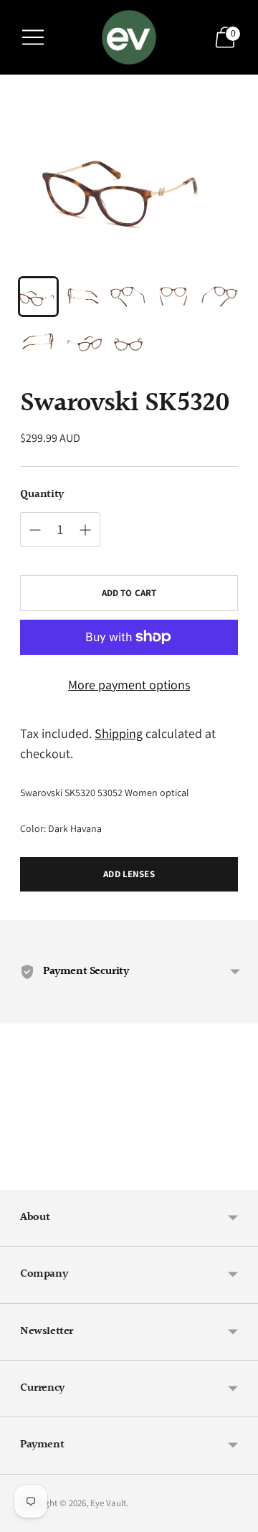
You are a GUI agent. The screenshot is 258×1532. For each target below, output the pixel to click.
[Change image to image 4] (174, 296)
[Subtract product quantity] (85, 530)
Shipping (119, 733)
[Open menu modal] (33, 37)
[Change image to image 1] (38, 296)
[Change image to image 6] (38, 341)
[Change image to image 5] (219, 296)
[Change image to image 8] (128, 341)
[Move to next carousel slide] (238, 1178)
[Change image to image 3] (128, 296)
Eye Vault (108, 1503)
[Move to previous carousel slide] (20, 1178)
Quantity (42, 495)
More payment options (129, 684)
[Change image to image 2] (83, 296)
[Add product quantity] (35, 530)
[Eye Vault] (129, 37)
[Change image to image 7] (83, 341)
